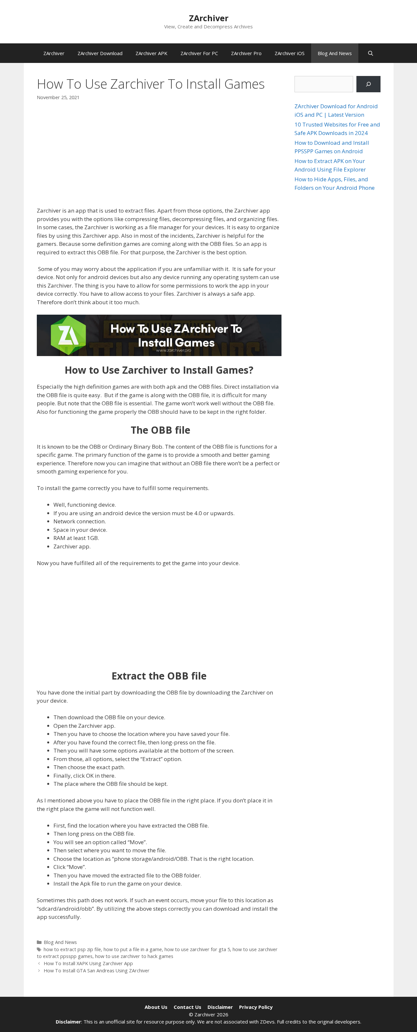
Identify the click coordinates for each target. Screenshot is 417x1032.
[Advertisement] (159, 157)
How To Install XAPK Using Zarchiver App (88, 963)
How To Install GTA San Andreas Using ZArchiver (97, 970)
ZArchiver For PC (199, 53)
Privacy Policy (256, 1007)
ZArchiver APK (151, 53)
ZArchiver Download (100, 53)
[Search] (368, 84)
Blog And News (335, 53)
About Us (156, 1007)
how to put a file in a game (133, 949)
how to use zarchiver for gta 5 (197, 949)
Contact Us (187, 1007)
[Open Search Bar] (370, 53)
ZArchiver (208, 17)
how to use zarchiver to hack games (134, 956)
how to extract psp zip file (72, 949)
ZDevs (267, 1021)
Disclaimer (220, 1007)
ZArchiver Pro (246, 53)
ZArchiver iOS (290, 53)
